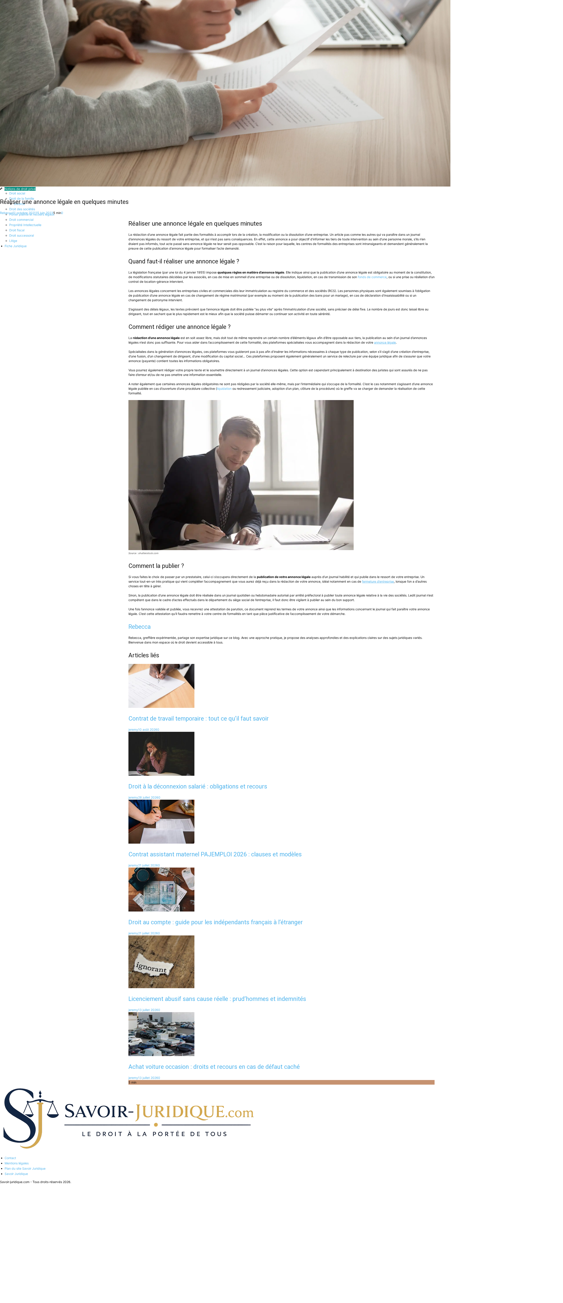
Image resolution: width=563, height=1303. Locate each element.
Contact (10, 1158)
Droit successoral (21, 235)
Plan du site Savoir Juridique (25, 1168)
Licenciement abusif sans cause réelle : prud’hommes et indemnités (217, 998)
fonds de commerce (372, 277)
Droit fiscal (16, 230)
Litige (13, 241)
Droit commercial (21, 219)
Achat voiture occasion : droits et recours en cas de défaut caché (214, 1066)
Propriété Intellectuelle (25, 225)
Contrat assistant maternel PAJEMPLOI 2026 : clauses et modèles (215, 854)
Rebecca (6, 213)
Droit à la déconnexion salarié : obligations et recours (197, 786)
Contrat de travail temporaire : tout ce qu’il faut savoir (198, 718)
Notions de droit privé (20, 189)
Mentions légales (17, 1163)
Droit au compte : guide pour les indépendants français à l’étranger (215, 922)
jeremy (133, 729)
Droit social (17, 193)
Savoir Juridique (16, 1174)
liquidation (224, 388)
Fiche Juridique (16, 246)
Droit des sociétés (22, 209)
